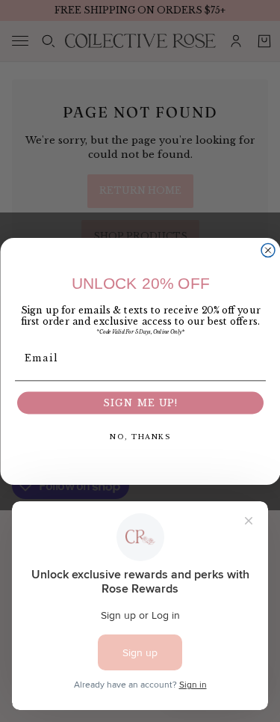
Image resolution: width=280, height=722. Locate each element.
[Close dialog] (268, 250)
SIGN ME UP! (140, 403)
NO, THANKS (140, 436)
